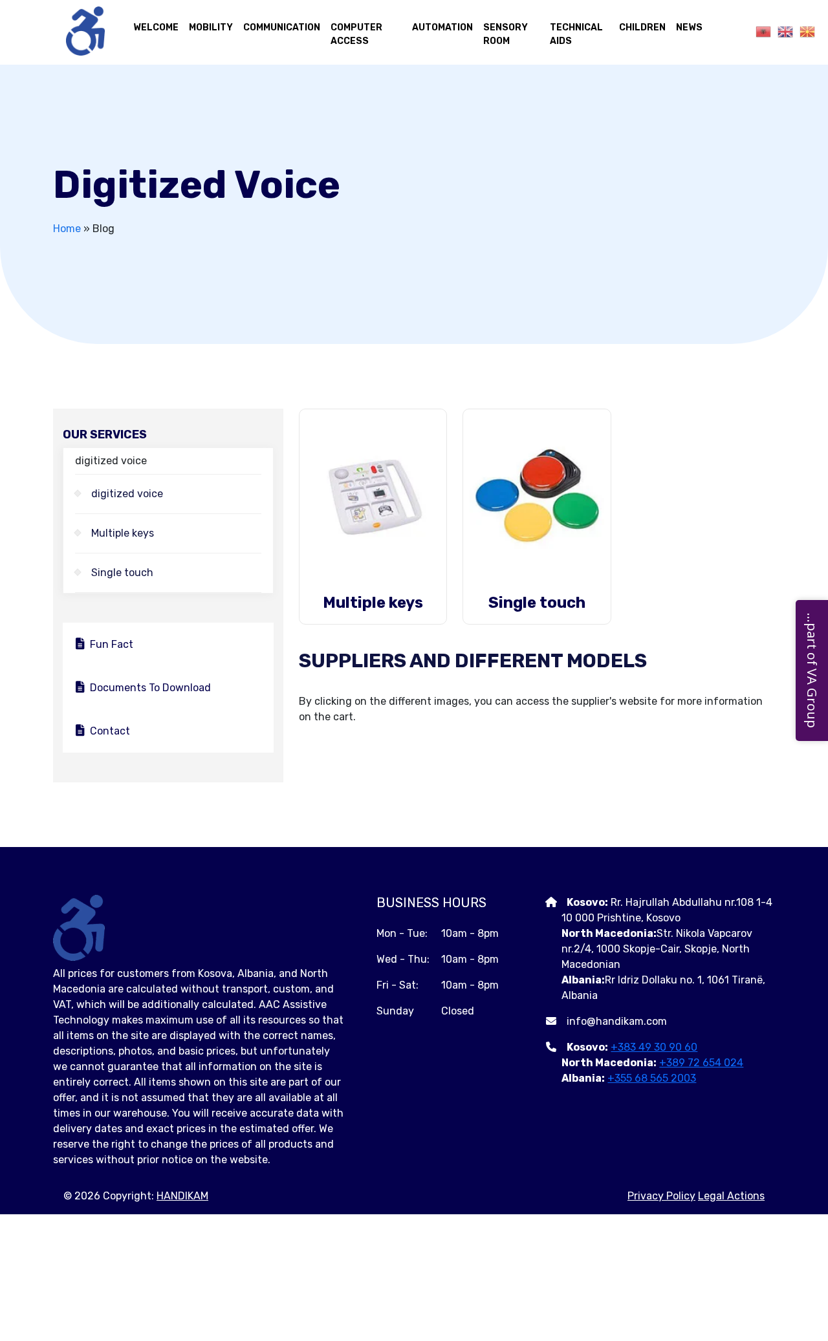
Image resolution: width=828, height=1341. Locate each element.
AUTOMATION (442, 27)
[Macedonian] (804, 31)
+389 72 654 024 (701, 1063)
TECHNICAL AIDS (576, 34)
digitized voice (127, 494)
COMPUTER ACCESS (356, 34)
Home (67, 228)
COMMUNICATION (281, 27)
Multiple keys (122, 533)
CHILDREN (642, 27)
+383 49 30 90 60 (654, 1047)
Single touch (122, 572)
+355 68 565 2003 (651, 1078)
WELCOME (156, 27)
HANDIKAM (182, 1196)
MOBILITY (211, 27)
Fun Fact (111, 644)
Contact (110, 731)
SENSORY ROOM (505, 34)
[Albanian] (760, 31)
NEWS (689, 27)
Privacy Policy (661, 1196)
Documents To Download (150, 687)
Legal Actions (731, 1196)
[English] (782, 31)
